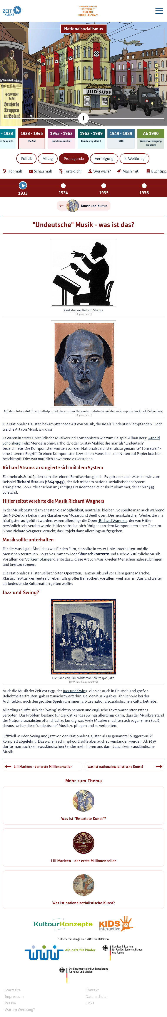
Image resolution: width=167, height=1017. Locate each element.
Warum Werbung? (20, 1009)
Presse (10, 1003)
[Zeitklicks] (12, 11)
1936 (144, 192)
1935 (104, 192)
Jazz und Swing (75, 691)
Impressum (14, 996)
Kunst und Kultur (94, 206)
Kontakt (92, 990)
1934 (63, 192)
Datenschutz (96, 996)
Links (90, 1003)
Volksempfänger (39, 559)
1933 (23, 193)
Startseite (13, 990)
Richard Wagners (112, 520)
